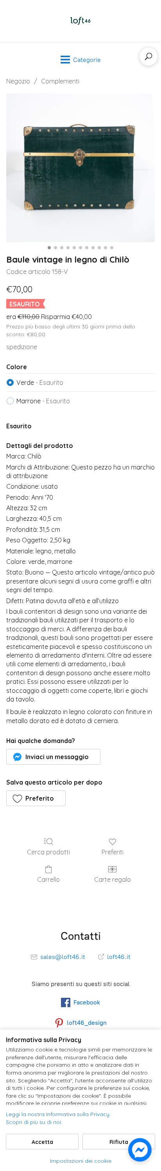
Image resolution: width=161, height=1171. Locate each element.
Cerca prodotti (48, 852)
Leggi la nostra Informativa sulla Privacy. (58, 1114)
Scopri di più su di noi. (34, 1122)
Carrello (48, 879)
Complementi (60, 81)
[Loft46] (80, 21)
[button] (53, 757)
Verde (39, 382)
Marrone (43, 401)
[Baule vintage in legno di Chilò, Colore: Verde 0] (80, 167)
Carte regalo (112, 879)
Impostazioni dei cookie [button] (80, 1160)
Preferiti (112, 852)
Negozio (18, 81)
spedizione (21, 347)
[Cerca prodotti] (148, 56)
